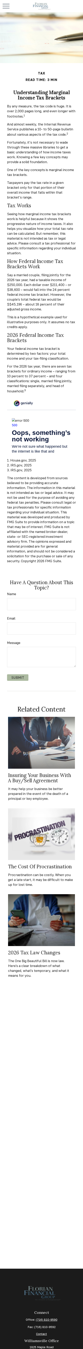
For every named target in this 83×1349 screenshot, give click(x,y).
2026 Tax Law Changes (34, 953)
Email (11, 618)
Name (11, 594)
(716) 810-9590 (46, 1319)
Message (13, 643)
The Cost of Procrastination (40, 866)
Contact (41, 1334)
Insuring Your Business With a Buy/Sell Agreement (39, 778)
